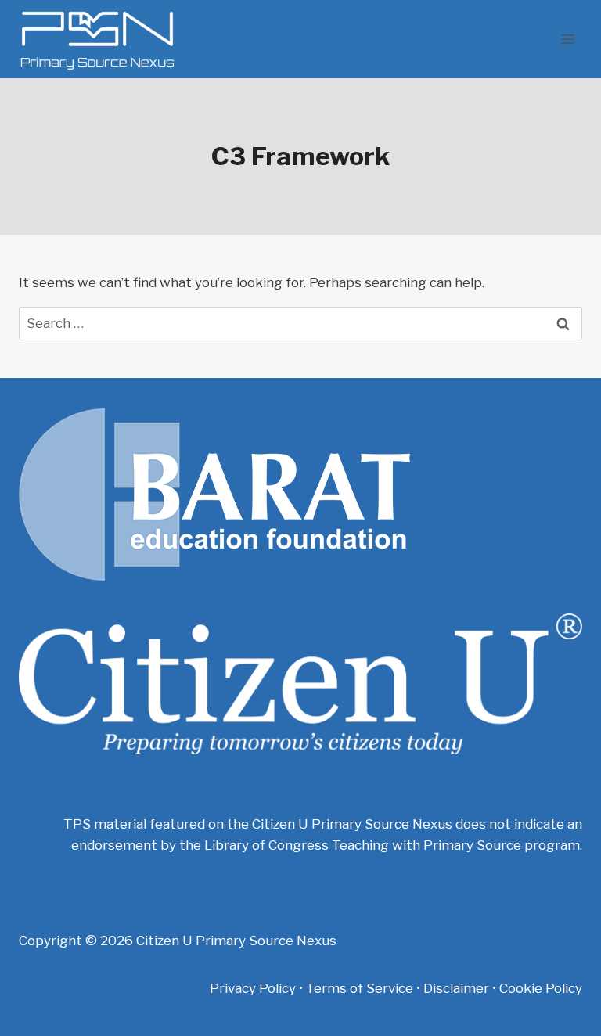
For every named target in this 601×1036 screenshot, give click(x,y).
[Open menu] (567, 39)
